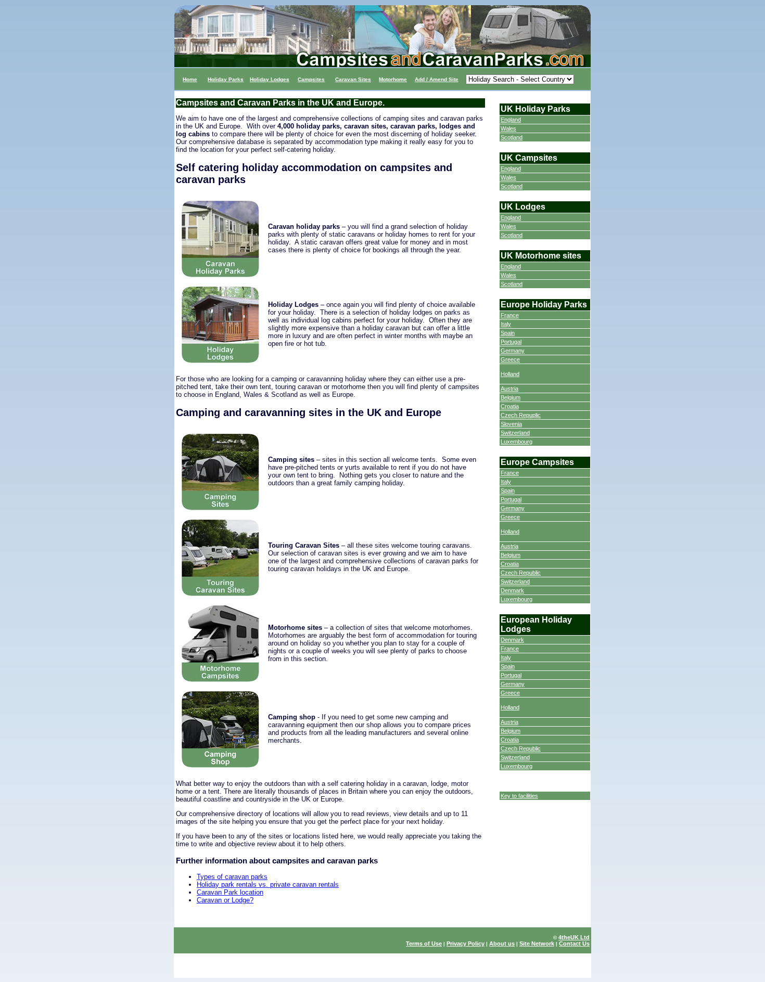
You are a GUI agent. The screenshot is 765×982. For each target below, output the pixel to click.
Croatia (510, 406)
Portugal (511, 342)
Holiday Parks (226, 79)
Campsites (311, 79)
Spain (508, 333)
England (511, 120)
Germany (513, 350)
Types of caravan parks (232, 877)
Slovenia (511, 424)
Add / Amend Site (436, 79)
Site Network (536, 943)
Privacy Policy (465, 943)
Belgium (510, 397)
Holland (510, 374)
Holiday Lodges (269, 79)
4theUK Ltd (574, 937)
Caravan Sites (353, 79)
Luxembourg (516, 441)
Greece (510, 359)
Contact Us (574, 943)
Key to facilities (519, 796)
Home (190, 79)
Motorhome (393, 79)
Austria (509, 388)
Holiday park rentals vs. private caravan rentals (268, 884)
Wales (508, 128)
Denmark (512, 590)
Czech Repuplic (521, 415)
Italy (506, 324)
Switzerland (515, 433)
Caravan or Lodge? (225, 900)
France (510, 315)
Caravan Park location (230, 892)
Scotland (511, 137)
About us (502, 943)
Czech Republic (521, 573)
